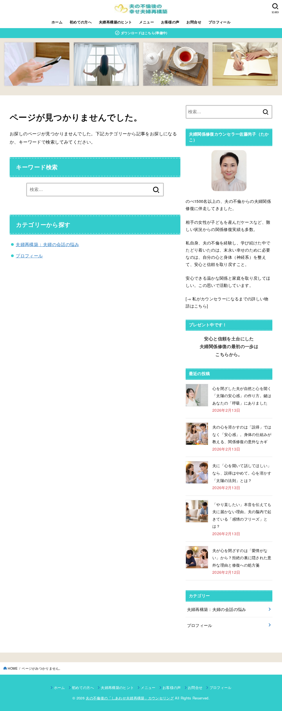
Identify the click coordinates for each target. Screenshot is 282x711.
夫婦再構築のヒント (115, 22)
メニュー (146, 22)
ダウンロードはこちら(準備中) (143, 32)
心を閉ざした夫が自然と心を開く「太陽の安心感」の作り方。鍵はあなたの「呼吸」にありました (242, 396)
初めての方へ (81, 22)
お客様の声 (170, 22)
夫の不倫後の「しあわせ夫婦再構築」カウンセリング (130, 698)
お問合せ (193, 22)
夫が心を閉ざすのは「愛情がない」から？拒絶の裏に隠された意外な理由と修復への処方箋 (242, 558)
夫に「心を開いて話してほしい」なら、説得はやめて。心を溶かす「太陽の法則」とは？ (242, 473)
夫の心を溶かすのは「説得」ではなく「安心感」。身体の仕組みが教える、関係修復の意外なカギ (242, 434)
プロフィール (219, 22)
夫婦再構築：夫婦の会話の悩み (47, 244)
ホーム (57, 22)
